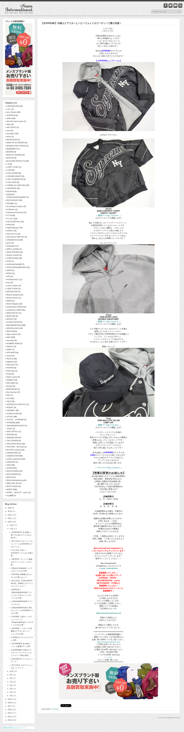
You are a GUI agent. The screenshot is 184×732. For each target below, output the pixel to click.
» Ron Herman (11, 392)
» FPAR (8, 225)
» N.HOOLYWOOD (12, 322)
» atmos (8, 137)
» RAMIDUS (10, 380)
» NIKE (7, 337)
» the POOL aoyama (13, 450)
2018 (10, 703)
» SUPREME (10, 423)
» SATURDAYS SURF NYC (15, 404)
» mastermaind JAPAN (14, 307)
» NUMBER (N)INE (12, 344)
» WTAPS (8, 489)
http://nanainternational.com (108, 613)
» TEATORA (9, 435)
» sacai (8, 398)
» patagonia (9, 362)
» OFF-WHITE (10, 353)
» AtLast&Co (10, 134)
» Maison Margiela (12, 295)
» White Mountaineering (14, 480)
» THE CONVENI (11, 441)
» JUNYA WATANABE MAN (15, 267)
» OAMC (8, 350)
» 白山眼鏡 (9, 496)
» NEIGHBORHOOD (13, 325)
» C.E (7, 164)
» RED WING (10, 383)
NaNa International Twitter (170, 5)
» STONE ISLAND (12, 414)
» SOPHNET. (10, 410)
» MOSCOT (9, 319)
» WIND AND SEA (12, 483)
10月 (12, 671)
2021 (10, 518)
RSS (180, 5)
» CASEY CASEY (12, 167)
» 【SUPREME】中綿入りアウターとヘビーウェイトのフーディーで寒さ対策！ (20, 652)
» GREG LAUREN (12, 249)
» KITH (7, 276)
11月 (12, 529)
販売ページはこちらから (108, 215)
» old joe (8, 356)
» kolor (7, 283)
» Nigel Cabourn (11, 334)
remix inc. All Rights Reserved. (169, 717)
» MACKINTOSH (11, 292)
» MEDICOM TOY (12, 313)
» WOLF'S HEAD (11, 486)
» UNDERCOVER (12, 456)
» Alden (8, 124)
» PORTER (9, 368)
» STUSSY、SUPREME (14, 420)
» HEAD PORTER (12, 252)
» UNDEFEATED (11, 453)
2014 (10, 717)
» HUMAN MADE (11, 258)
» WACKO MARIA (12, 471)
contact (175, 5)
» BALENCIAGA (11, 140)
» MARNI (8, 301)
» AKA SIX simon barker (14, 121)
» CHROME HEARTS (13, 176)
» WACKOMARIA (11, 474)
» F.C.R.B (8, 215)
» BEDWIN (9, 152)
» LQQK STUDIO (11, 289)
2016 (10, 710)
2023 (10, 511)
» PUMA (8, 374)
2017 (10, 706)
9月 (11, 675)
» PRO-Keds (10, 371)
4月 (11, 692)
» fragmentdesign (12, 228)
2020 (10, 522)
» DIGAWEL (9, 203)
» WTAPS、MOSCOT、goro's (16, 492)
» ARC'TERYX (10, 127)
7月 (11, 682)
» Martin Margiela (12, 304)
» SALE (8, 401)
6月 (11, 685)
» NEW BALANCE (12, 328)
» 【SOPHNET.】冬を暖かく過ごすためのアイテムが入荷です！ (20, 535)
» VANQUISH (10, 462)
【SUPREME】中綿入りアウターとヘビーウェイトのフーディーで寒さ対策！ (81, 23)
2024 (10, 508)
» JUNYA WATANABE (13, 264)
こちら (109, 657)
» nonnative (9, 340)
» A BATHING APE (12, 106)
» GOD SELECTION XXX (14, 237)
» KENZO (8, 273)
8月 (11, 678)
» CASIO (8, 170)
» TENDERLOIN (11, 438)
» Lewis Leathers (11, 286)
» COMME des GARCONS (15, 185)
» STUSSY (9, 417)
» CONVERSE (10, 188)
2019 (10, 699)
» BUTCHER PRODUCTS (15, 161)
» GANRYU (9, 231)
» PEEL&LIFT (10, 365)
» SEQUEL (9, 407)
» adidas (8, 118)
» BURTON (9, 158)
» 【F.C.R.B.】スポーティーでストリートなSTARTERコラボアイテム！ (21, 544)
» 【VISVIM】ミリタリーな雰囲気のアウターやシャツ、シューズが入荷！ (20, 631)
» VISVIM (8, 468)
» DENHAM (9, 192)
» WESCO (9, 477)
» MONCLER (10, 316)
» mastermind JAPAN (13, 310)
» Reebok (9, 386)
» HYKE (8, 261)
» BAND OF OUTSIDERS (15, 143)
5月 (11, 689)
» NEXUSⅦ (9, 331)
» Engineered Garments (14, 212)
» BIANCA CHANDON (13, 155)
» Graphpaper (10, 246)
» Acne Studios (11, 112)
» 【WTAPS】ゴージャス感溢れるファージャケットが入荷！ (20, 562)
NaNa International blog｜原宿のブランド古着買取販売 (19, 8)
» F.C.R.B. (9, 219)
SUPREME (55, 709)
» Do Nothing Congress (14, 206)
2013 (10, 720)
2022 (10, 515)
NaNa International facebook (165, 5)
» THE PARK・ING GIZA (14, 447)
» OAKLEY (9, 347)
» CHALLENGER (11, 173)
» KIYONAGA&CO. (12, 280)
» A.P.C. (8, 109)
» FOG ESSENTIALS (13, 222)
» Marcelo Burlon (11, 298)
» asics (7, 131)
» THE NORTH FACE (13, 444)
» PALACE (9, 359)
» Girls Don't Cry (11, 234)
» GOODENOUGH (12, 240)
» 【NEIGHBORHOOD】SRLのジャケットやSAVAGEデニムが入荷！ (21, 610)
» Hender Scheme (12, 255)
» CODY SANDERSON (14, 179)
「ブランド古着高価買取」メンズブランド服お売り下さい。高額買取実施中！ (18, 59)
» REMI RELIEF (11, 389)
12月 (12, 525)
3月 (11, 696)
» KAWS (8, 270)
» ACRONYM (10, 115)
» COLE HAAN (11, 182)
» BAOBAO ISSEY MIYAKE (15, 146)
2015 (10, 713)
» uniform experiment (13, 459)
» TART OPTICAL (12, 432)
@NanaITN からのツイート (14, 728)
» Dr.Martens (10, 209)
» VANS (8, 465)
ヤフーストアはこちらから (108, 467)
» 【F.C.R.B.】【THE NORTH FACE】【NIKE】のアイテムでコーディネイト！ (21, 583)
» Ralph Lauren (11, 377)
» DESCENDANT (12, 200)
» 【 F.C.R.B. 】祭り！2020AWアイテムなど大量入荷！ (21, 553)
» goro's (8, 243)
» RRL (7, 395)
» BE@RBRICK (11, 149)
